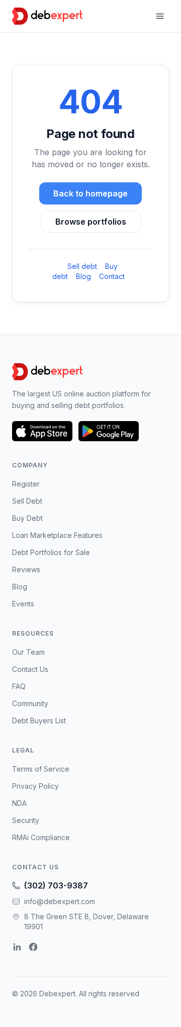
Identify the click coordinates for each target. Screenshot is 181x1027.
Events (23, 603)
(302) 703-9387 (56, 885)
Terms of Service (40, 769)
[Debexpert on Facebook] (33, 947)
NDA (19, 803)
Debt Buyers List (39, 720)
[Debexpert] (47, 16)
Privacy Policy (35, 786)
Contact (112, 276)
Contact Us (30, 669)
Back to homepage (90, 193)
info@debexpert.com (59, 901)
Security (25, 820)
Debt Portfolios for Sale (51, 552)
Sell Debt (27, 501)
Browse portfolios (90, 222)
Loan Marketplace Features (57, 535)
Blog (83, 276)
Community (30, 703)
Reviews (26, 569)
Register (26, 484)
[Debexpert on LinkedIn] (17, 947)
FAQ (19, 686)
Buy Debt (27, 518)
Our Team (28, 652)
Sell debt (82, 266)
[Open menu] (160, 16)
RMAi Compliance (41, 837)
